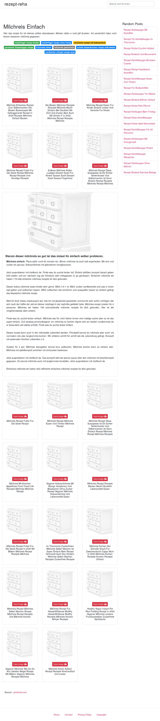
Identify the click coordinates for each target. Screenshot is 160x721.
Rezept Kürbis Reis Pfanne (137, 105)
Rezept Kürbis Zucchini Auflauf (139, 48)
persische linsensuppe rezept (19, 47)
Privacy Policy (84, 714)
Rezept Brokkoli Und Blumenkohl (140, 54)
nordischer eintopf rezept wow (60, 52)
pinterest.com (20, 692)
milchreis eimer (43, 47)
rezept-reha (16, 4)
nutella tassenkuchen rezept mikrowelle (96, 47)
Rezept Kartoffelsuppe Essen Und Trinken (138, 80)
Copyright (101, 714)
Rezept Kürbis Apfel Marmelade (139, 123)
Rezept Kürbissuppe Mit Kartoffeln (135, 31)
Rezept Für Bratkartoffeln (136, 87)
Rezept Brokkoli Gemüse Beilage (140, 172)
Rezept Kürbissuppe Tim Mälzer (139, 93)
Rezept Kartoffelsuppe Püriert (138, 147)
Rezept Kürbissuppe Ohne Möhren (137, 165)
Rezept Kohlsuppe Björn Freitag (139, 111)
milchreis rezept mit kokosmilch (89, 42)
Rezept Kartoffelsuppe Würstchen (135, 155)
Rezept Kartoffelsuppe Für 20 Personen (138, 131)
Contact (68, 714)
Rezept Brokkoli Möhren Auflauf (139, 99)
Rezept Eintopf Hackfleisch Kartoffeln (137, 71)
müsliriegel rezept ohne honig (56, 42)
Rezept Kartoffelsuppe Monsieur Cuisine (139, 62)
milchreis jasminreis (64, 47)
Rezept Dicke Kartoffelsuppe (138, 117)
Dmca (57, 714)
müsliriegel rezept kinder (27, 42)
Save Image (18, 100)
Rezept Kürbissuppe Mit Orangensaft (135, 140)
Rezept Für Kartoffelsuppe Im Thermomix (138, 40)
